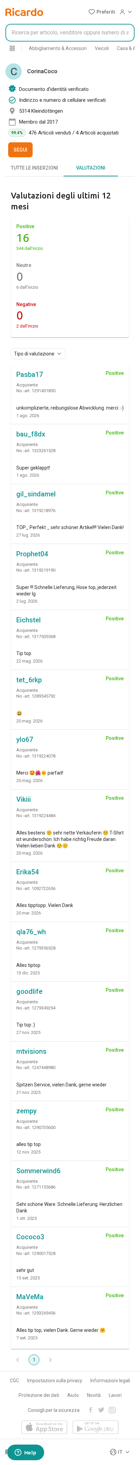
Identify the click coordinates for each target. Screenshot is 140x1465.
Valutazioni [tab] (90, 168)
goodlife (29, 991)
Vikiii (23, 799)
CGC (14, 1380)
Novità (94, 1395)
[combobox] (70, 33)
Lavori (115, 1395)
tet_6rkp (29, 680)
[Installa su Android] (96, 1427)
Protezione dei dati (39, 1395)
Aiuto (73, 1395)
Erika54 (27, 872)
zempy (26, 1111)
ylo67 (24, 739)
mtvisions (31, 1051)
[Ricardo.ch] (24, 12)
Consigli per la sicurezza (54, 1410)
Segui (20, 150)
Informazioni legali (110, 1380)
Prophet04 (32, 554)
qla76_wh (31, 932)
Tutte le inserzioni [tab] (34, 168)
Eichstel (28, 620)
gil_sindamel (36, 494)
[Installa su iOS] (44, 1427)
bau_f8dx (30, 434)
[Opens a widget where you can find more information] (25, 1453)
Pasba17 (29, 374)
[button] (102, 11)
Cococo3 (30, 1237)
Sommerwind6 (38, 1171)
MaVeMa (29, 1297)
